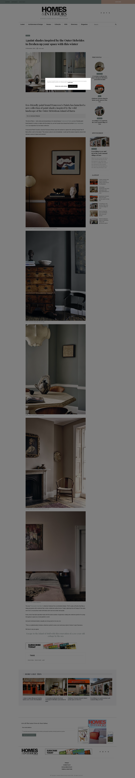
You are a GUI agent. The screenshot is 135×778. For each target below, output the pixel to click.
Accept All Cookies (73, 86)
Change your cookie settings (61, 86)
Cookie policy (70, 82)
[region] (68, 84)
